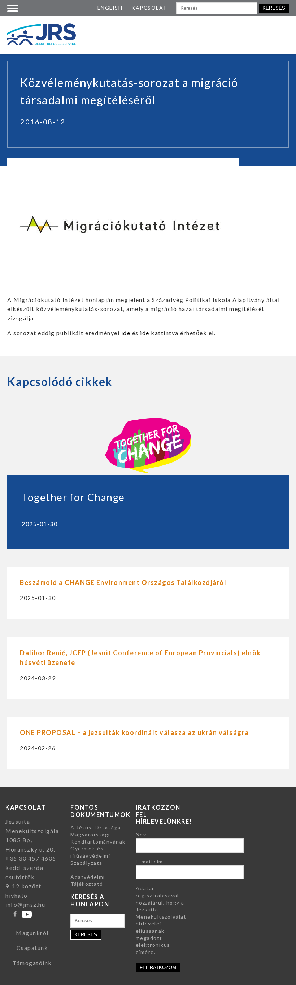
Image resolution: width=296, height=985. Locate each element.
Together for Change (73, 497)
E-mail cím (149, 861)
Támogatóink (32, 962)
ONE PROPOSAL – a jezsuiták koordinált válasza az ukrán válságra (134, 732)
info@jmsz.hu (25, 904)
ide (126, 332)
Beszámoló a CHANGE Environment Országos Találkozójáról (123, 582)
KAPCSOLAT (149, 8)
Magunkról (32, 932)
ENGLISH (110, 8)
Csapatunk (32, 947)
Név (141, 834)
